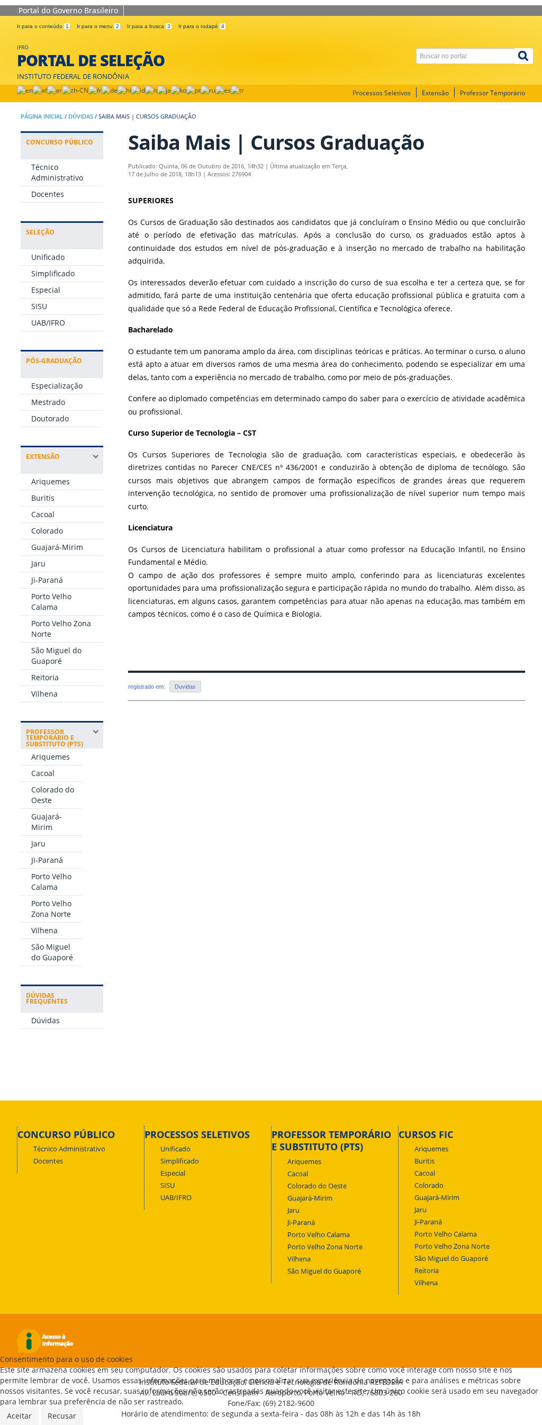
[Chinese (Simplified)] (75, 90)
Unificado (48, 257)
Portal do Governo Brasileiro (68, 10)
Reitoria (45, 677)
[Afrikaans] (40, 90)
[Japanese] (164, 90)
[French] (95, 90)
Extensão (435, 92)
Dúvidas (80, 116)
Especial (45, 290)
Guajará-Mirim (57, 547)
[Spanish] (223, 90)
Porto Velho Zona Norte (51, 908)
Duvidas (185, 686)
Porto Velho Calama (51, 601)
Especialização (57, 386)
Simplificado (53, 273)
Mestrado (48, 402)
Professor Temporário (492, 92)
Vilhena (44, 694)
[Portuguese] (193, 90)
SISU (39, 306)
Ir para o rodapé (201, 26)
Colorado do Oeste (317, 1186)
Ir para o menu (98, 26)
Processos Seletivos (382, 92)
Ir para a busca (148, 26)
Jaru (38, 563)
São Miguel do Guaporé (56, 655)
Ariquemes (50, 481)
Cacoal (43, 514)
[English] (25, 90)
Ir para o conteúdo (43, 26)
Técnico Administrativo (57, 172)
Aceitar (19, 1416)
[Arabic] (54, 90)
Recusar (62, 1416)
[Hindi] (124, 90)
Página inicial (42, 116)
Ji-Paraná (47, 580)
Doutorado (50, 418)
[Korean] (178, 90)
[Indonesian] (138, 90)
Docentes (47, 194)
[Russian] (208, 90)
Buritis (43, 498)
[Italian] (151, 90)
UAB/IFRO (48, 323)
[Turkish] (237, 90)
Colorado (47, 531)
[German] (110, 90)
